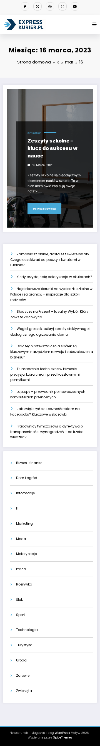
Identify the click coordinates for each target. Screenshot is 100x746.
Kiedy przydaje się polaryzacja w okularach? (54, 276)
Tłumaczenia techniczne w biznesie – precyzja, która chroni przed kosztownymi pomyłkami (45, 374)
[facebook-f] (25, 6)
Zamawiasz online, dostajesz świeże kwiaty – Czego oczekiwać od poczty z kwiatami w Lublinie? (51, 260)
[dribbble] (50, 6)
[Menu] (94, 25)
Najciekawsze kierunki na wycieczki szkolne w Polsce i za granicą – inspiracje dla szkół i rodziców (51, 294)
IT (17, 508)
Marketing (24, 523)
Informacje (34, 133)
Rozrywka (24, 584)
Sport (20, 614)
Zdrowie (22, 675)
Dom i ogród (26, 477)
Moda (21, 538)
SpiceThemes (62, 737)
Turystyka (24, 645)
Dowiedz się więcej (44, 208)
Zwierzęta (24, 690)
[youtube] (75, 6)
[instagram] (62, 6)
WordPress (62, 733)
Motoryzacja (26, 553)
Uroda (21, 660)
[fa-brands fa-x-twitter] (37, 6)
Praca (21, 569)
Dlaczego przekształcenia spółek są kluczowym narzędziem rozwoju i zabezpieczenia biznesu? (51, 352)
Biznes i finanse (29, 462)
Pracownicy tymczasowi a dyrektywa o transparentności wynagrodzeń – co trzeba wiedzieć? (47, 432)
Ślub (19, 599)
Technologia (27, 629)
